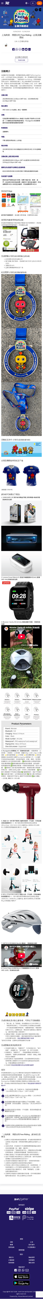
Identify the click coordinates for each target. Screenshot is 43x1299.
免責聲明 (32, 1260)
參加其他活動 (21, 60)
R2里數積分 (31, 1247)
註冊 (39, 3)
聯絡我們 (32, 1257)
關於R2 (11, 1257)
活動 (11, 1242)
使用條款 (11, 1263)
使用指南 (11, 1247)
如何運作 (32, 1245)
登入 (33, 3)
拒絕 (5, 1296)
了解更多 (23, 1292)
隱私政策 (32, 1263)
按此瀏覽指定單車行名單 (26, 1038)
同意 (12, 1296)
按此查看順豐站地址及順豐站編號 (22, 1065)
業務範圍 (22, 1250)
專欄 (11, 1245)
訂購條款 (11, 1260)
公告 (31, 1242)
